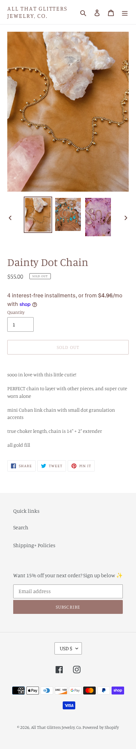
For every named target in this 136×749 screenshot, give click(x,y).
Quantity (16, 312)
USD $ (66, 648)
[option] (38, 215)
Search (20, 527)
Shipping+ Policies (34, 545)
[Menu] (125, 12)
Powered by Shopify (101, 727)
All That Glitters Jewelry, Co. (37, 12)
